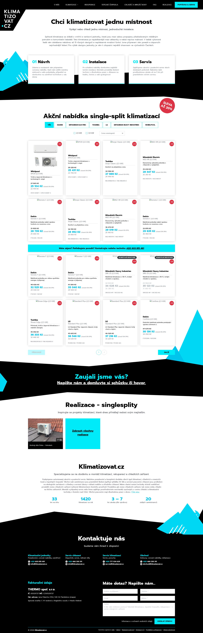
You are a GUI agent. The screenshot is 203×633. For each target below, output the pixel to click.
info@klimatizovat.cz (38, 564)
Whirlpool (150, 125)
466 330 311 (75, 561)
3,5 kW (91, 133)
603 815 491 (38, 561)
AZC (113, 630)
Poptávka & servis (186, 4)
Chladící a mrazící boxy (135, 4)
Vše (49, 125)
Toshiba (95, 125)
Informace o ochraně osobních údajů (137, 621)
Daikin (60, 125)
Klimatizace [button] (71, 4)
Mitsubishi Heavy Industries (126, 125)
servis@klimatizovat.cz (114, 564)
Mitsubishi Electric (77, 125)
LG (107, 125)
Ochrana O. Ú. (140, 630)
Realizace (167, 4)
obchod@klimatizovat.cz (152, 564)
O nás (56, 4)
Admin (118, 630)
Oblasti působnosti (169, 630)
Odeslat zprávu (164, 621)
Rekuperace (90, 4)
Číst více (135, 492)
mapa (72, 597)
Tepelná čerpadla (110, 4)
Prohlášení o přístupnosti (153, 630)
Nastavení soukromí (128, 630)
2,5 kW (79, 133)
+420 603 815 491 (135, 248)
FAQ (154, 4)
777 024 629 (112, 561)
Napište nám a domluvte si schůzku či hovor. (101, 383)
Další (166, 352)
